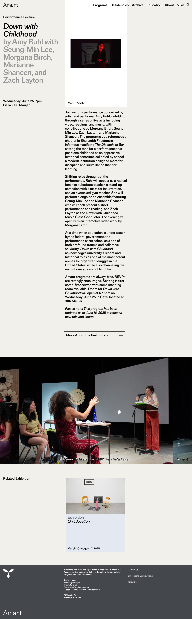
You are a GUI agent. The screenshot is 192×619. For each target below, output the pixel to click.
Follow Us (132, 582)
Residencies (119, 5)
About (169, 5)
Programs (100, 5)
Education (154, 5)
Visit (180, 5)
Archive (137, 5)
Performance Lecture (19, 17)
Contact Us (133, 570)
